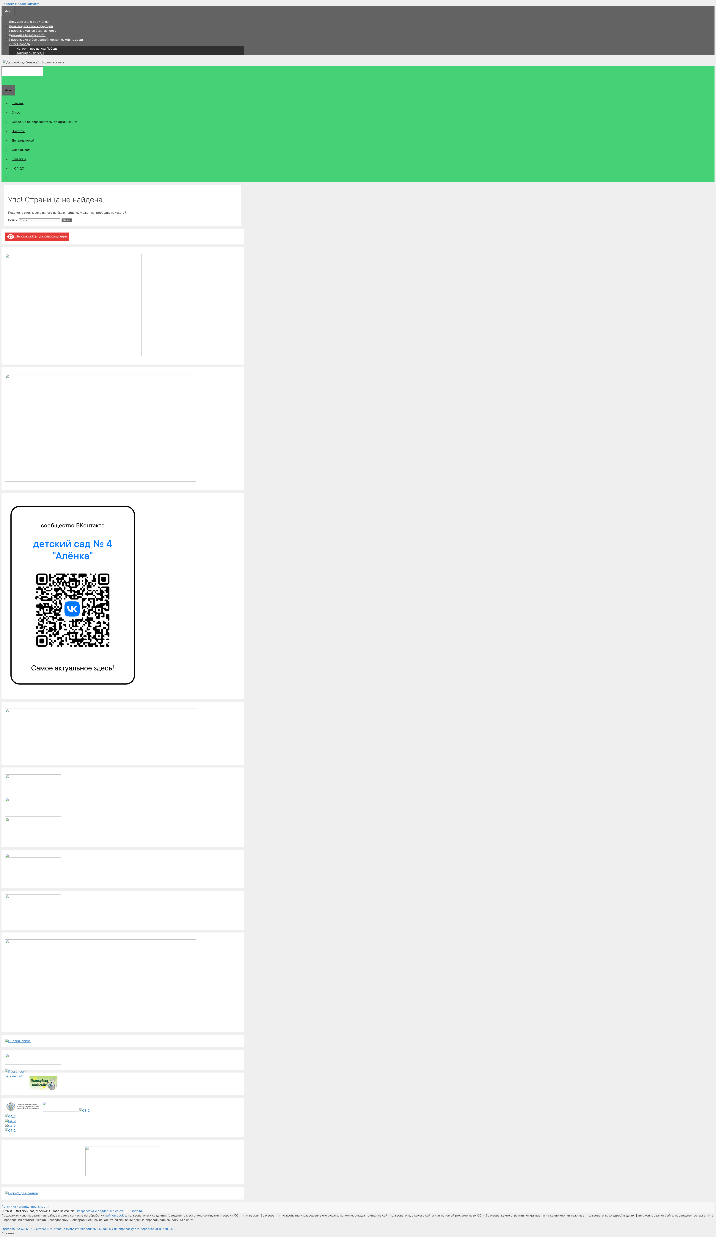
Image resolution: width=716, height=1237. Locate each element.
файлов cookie (115, 1215)
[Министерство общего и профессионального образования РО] (84, 1110)
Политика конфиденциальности (25, 1206)
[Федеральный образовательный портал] (10, 1126)
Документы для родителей (29, 21)
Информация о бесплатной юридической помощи (46, 39)
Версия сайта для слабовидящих (40, 236)
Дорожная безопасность (27, 35)
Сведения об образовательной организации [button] (44, 122)
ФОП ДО (18, 168)
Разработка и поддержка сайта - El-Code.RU (110, 1211)
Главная (17, 103)
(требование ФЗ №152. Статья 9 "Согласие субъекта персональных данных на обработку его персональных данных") (88, 1229)
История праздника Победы (37, 48)
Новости (18, 131)
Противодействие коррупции (31, 26)
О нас (16, 112)
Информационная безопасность (32, 30)
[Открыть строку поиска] (4, 80)
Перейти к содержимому (20, 4)
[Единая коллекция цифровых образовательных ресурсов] (10, 1121)
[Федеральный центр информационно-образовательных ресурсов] (10, 1116)
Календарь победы (30, 53)
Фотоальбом (21, 150)
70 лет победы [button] (19, 44)
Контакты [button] (19, 159)
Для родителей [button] (23, 140)
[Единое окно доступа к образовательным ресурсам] (10, 1130)
